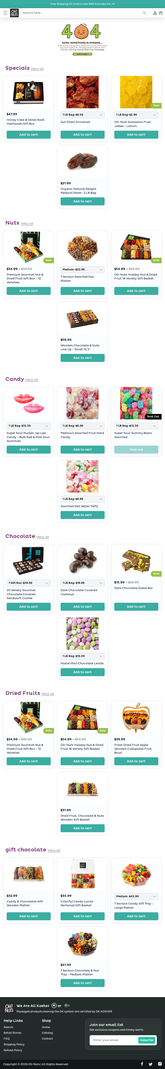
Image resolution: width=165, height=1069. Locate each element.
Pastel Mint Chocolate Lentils (82, 663)
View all (37, 69)
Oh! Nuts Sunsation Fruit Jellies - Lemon (132, 124)
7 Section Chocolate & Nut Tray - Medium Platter (80, 972)
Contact (47, 1038)
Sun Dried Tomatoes (75, 122)
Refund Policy (13, 1050)
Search (8, 1027)
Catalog (47, 1033)
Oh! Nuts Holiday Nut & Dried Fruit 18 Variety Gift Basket (135, 276)
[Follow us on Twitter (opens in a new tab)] (151, 1065)
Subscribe (146, 1040)
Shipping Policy (14, 1044)
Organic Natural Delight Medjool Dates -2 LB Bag (78, 191)
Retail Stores (12, 1033)
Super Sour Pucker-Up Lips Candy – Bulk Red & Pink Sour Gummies (28, 437)
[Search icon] (145, 12)
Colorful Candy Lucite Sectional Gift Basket (77, 903)
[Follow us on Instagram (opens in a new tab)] (160, 1065)
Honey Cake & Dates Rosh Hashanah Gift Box (26, 121)
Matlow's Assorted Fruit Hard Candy (82, 435)
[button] (5, 13)
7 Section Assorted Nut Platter (77, 278)
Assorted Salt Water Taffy (79, 506)
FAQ (6, 1038)
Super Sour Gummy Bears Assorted (133, 435)
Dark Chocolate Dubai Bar (133, 588)
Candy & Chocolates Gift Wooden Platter (25, 903)
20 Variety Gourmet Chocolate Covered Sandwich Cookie (21, 594)
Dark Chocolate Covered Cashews (79, 592)
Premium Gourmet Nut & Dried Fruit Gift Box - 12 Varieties (25, 278)
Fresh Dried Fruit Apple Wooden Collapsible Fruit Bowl (133, 748)
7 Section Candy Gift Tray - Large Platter (133, 905)
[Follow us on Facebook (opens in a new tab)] (142, 1065)
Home (46, 1027)
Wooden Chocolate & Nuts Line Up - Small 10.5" (80, 347)
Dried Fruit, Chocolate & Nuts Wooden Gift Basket (82, 817)
